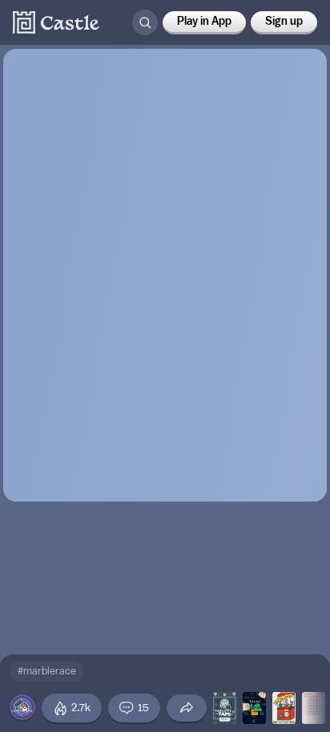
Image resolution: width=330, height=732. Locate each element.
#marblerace (47, 671)
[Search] (145, 22)
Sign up (284, 21)
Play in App (204, 21)
